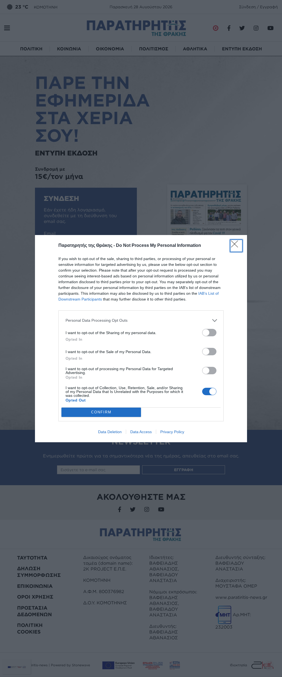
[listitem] (141, 320)
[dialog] (141, 338)
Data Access (141, 432)
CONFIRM (101, 412)
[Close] (236, 246)
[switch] (209, 332)
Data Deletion (110, 432)
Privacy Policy (172, 432)
